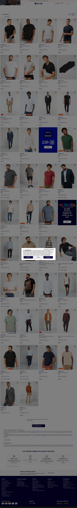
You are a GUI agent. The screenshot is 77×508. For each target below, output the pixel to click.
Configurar (38, 257)
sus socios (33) (27, 250)
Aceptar (28, 257)
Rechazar (48, 257)
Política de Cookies (47, 255)
